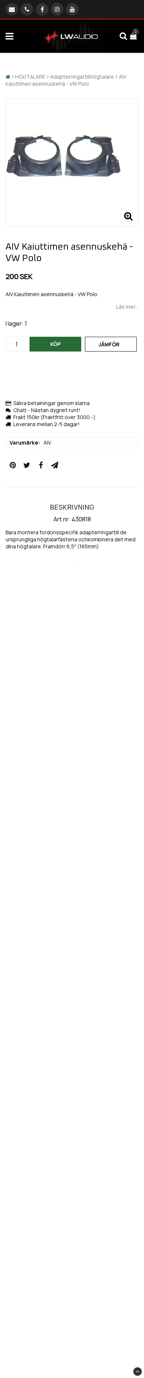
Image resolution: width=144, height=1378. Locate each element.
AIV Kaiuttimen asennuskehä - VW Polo (66, 80)
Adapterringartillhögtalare (82, 76)
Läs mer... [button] (127, 306)
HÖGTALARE (30, 76)
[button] (134, 36)
